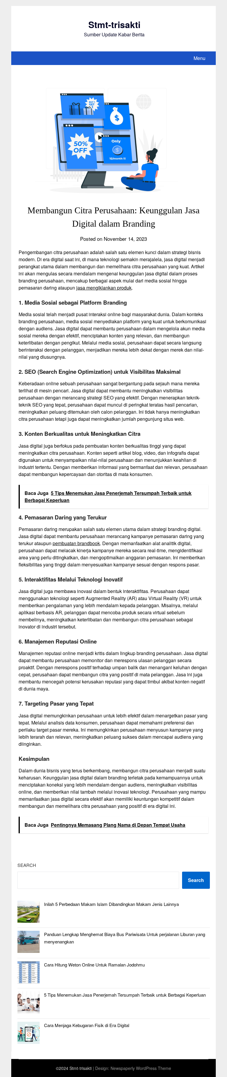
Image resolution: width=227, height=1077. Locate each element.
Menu (199, 58)
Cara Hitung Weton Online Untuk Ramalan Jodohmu (94, 964)
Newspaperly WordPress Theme (141, 1068)
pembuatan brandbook (76, 543)
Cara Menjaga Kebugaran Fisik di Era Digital (86, 1025)
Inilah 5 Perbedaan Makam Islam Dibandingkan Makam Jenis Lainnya (111, 904)
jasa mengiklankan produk (104, 287)
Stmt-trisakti (114, 24)
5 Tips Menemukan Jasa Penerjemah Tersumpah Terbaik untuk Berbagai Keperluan (125, 995)
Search (26, 865)
